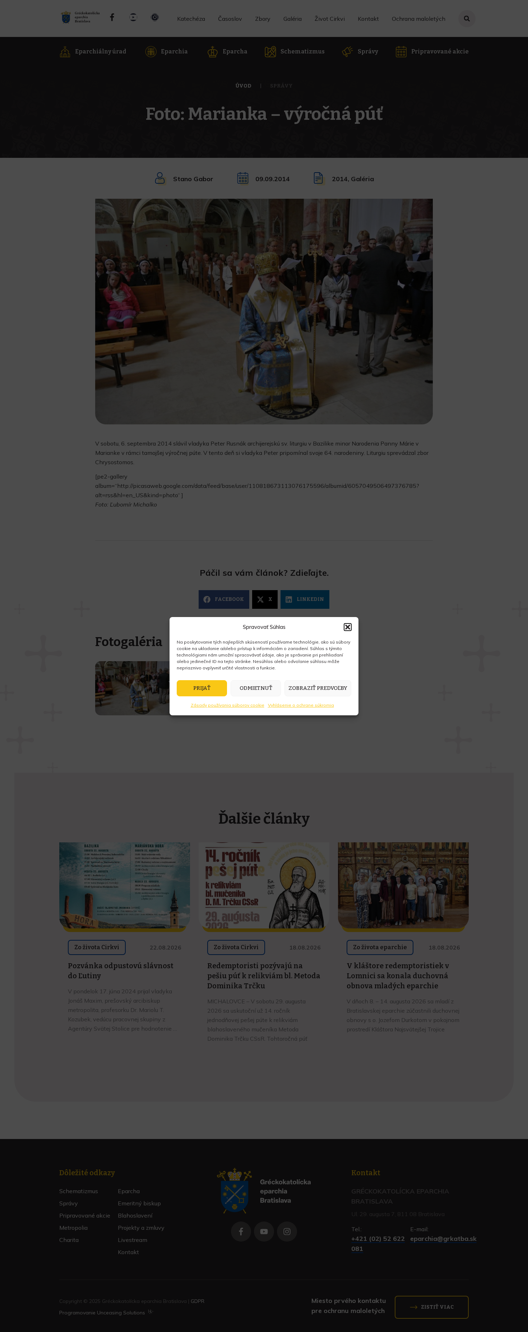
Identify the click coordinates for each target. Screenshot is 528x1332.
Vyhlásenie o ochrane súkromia (301, 705)
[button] (347, 627)
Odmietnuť (256, 688)
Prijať (201, 688)
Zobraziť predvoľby (317, 688)
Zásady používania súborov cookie (227, 705)
